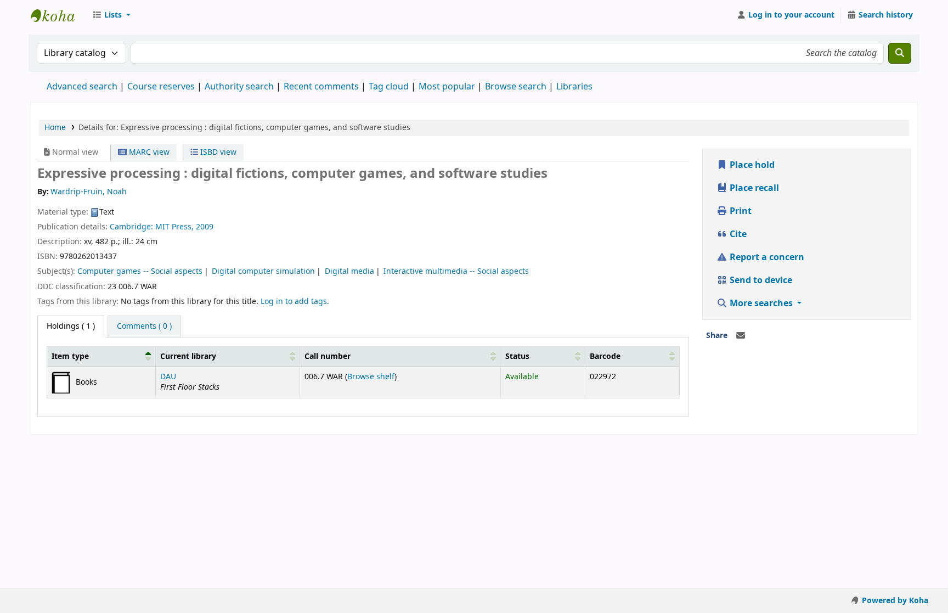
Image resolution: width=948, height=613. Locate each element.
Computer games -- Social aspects (139, 271)
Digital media (349, 271)
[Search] (899, 53)
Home (55, 127)
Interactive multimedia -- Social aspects (456, 271)
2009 (204, 227)
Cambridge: (132, 227)
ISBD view (217, 152)
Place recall (753, 188)
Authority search (239, 86)
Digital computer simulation (263, 271)
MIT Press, (175, 227)
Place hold (751, 165)
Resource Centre (58, 15)
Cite (737, 234)
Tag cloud (389, 86)
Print (739, 211)
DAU (168, 377)
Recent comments (321, 86)
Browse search (515, 86)
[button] (111, 15)
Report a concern (765, 257)
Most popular (447, 86)
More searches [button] (761, 303)
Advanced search (82, 86)
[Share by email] (740, 335)
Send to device (759, 280)
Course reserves (161, 86)
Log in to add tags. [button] (295, 301)
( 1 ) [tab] (71, 326)
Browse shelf (370, 377)
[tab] (144, 327)
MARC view (148, 152)
